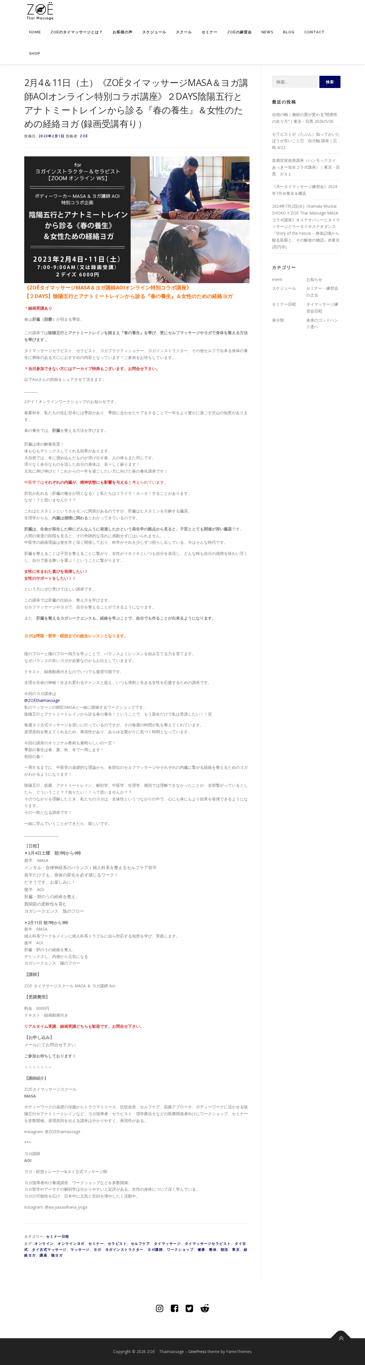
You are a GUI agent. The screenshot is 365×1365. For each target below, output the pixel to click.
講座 (43, 1255)
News (267, 32)
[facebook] (174, 1308)
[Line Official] (204, 1308)
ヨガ (97, 1249)
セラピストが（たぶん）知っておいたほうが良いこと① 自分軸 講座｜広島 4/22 (306, 140)
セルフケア (140, 1243)
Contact (314, 32)
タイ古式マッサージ (49, 1249)
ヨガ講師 (155, 1249)
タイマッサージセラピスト (208, 1243)
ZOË (84, 136)
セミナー (210, 32)
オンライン (44, 1243)
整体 (213, 1249)
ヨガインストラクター (124, 1249)
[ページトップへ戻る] (341, 1338)
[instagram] (159, 1308)
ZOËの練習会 (239, 32)
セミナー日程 (57, 1236)
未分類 (278, 320)
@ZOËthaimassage (42, 700)
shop (34, 53)
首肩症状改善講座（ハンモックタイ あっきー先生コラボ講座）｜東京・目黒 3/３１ (306, 167)
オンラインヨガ (71, 1243)
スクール (184, 32)
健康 (201, 1249)
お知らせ (314, 279)
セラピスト (117, 1243)
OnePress (197, 1351)
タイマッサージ (167, 1243)
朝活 (224, 1249)
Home (35, 32)
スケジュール (154, 32)
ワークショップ (180, 1249)
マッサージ (80, 1249)
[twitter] (189, 1308)
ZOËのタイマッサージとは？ (76, 32)
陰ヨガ (57, 1255)
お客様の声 (123, 32)
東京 (236, 1249)
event (277, 279)
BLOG (289, 32)
